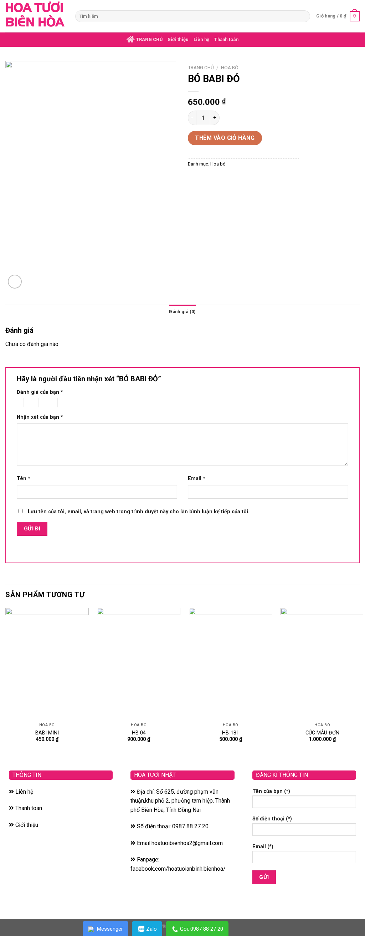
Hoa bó (229, 67)
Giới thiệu (178, 39)
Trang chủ (201, 67)
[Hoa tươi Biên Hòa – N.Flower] (35, 16)
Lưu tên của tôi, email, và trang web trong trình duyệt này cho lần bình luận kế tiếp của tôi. (139, 512)
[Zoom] (15, 282)
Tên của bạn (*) (271, 791)
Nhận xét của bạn (40, 417)
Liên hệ (202, 39)
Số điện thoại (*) (272, 819)
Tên (23, 478)
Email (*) (262, 847)
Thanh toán (226, 39)
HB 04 (139, 733)
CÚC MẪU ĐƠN (322, 733)
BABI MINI (47, 733)
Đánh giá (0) (182, 311)
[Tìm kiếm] (303, 16)
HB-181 (230, 733)
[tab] (182, 312)
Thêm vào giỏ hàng (225, 137)
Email (196, 478)
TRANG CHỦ (149, 39)
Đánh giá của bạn (40, 392)
